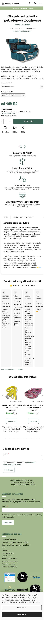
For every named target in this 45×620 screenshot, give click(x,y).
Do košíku (30, 121)
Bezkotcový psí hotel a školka (21, 480)
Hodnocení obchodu (9, 558)
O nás (4, 548)
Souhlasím (21, 615)
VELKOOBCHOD (8, 553)
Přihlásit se (8, 470)
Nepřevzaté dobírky (9, 567)
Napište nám (7, 556)
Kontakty (5, 550)
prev (2, 395)
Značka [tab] (24, 217)
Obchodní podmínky (9, 540)
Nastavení (21, 608)
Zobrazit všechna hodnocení (12, 370)
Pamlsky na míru (8, 564)
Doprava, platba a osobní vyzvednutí (16, 545)
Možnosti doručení (8, 114)
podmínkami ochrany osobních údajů (19, 463)
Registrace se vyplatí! (10, 561)
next (42, 395)
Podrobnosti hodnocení (22, 31)
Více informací (34, 602)
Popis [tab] (5, 217)
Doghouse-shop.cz (22, 25)
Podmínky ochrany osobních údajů (15, 542)
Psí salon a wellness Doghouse (22, 482)
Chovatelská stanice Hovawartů (23, 484)
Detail (10, 421)
